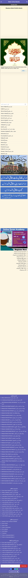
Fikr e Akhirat (5, 529)
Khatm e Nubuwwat (6, 527)
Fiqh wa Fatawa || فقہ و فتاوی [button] (6, 111)
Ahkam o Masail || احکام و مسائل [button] (7, 113)
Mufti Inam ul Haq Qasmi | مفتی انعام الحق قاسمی (11, 469)
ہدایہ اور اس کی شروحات (21, 256)
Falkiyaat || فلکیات (4, 138)
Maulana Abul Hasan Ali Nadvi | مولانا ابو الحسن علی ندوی (13, 410)
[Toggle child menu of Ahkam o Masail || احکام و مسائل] (26, 113)
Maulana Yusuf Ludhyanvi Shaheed (9, 521)
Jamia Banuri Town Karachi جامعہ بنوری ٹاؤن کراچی (12, 496)
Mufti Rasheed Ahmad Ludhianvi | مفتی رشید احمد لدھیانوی (13, 478)
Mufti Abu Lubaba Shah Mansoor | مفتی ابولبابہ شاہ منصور (13, 464)
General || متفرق (4, 140)
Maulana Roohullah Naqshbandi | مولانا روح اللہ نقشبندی (13, 447)
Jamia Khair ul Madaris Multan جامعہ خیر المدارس (12, 562)
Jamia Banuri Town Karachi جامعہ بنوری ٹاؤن (11, 548)
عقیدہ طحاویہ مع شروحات (21, 268)
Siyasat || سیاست (4, 144)
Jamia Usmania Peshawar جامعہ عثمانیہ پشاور (11, 512)
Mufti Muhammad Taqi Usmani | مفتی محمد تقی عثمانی (12, 474)
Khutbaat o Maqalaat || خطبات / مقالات (8, 131)
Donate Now (14, 4)
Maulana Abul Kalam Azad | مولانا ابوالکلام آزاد (11, 413)
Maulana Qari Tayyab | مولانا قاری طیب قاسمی (11, 442)
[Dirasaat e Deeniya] (14, 183)
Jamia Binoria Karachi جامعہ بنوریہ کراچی (10, 504)
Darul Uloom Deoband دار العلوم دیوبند (10, 490)
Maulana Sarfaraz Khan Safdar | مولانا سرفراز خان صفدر (13, 451)
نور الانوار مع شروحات (22, 265)
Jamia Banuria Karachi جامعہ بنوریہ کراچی (10, 558)
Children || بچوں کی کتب (5, 149)
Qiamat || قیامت (4, 153)
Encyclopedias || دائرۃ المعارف (7, 135)
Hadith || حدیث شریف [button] (5, 108)
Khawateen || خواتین (5, 146)
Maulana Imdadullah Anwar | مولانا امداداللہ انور (11, 429)
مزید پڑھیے (11, 576)
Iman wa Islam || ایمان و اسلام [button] (6, 115)
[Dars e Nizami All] (14, 164)
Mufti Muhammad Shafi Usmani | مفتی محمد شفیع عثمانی (13, 471)
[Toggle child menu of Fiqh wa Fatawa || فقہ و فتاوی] (26, 111)
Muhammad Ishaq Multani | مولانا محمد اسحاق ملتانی (12, 483)
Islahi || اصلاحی (4, 126)
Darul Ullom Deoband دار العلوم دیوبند (9, 542)
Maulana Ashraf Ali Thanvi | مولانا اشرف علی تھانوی (12, 417)
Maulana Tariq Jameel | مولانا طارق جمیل (10, 454)
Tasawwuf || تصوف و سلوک (6, 122)
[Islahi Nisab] (14, 196)
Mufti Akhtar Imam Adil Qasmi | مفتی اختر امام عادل (12, 467)
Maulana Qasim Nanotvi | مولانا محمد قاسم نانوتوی (11, 445)
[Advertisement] (14, 24)
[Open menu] (1, 2)
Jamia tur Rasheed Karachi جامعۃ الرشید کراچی (12, 552)
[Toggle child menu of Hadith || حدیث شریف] (26, 109)
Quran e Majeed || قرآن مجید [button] (6, 106)
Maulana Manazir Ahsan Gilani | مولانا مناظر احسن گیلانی (13, 433)
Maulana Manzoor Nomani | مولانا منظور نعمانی (11, 435)
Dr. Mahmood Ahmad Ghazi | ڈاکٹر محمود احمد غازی (12, 400)
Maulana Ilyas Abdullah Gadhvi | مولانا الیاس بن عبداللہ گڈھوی (14, 426)
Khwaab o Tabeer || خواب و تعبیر (7, 151)
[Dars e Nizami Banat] (14, 177)
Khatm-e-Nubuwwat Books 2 (8, 537)
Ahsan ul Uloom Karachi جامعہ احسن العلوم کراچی (12, 510)
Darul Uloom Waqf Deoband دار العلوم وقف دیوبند (12, 500)
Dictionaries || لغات (4, 133)
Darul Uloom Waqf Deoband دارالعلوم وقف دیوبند (12, 544)
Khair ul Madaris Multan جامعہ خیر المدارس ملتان (12, 508)
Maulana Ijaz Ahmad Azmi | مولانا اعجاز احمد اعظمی (12, 424)
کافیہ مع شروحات (23, 270)
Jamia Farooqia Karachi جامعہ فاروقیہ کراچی (11, 494)
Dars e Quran (5, 523)
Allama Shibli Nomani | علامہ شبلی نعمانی (10, 397)
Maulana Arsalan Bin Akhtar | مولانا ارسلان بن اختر (11, 415)
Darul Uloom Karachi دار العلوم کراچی (10, 498)
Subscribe (23, 566)
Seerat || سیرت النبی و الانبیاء (6, 118)
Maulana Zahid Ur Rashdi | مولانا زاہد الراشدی (11, 456)
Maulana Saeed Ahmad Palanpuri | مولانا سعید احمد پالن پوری (14, 449)
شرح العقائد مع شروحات (21, 259)
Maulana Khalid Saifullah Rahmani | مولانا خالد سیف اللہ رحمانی (14, 431)
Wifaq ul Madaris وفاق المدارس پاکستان (10, 492)
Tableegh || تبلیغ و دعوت (5, 124)
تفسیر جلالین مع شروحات (21, 258)
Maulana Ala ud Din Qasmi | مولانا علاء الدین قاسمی (12, 422)
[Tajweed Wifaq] (14, 190)
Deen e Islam (5, 525)
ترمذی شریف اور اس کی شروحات (20, 253)
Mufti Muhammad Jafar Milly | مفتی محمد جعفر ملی (12, 476)
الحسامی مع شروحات (22, 261)
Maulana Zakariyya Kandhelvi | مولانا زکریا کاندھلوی (12, 458)
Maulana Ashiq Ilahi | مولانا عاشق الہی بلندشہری (11, 419)
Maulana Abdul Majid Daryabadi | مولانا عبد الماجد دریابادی (13, 406)
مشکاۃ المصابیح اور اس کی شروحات (19, 254)
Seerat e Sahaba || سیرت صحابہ (7, 120)
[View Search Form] (26, 1)
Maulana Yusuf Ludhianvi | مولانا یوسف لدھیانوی (11, 438)
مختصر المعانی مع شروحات (21, 263)
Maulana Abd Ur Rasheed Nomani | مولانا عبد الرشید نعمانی (13, 408)
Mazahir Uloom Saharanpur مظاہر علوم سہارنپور (12, 514)
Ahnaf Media (4, 531)
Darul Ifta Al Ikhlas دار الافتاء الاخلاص (9, 556)
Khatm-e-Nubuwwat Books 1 (8, 535)
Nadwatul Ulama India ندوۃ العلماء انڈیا (10, 506)
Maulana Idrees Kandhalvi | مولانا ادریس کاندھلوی (11, 440)
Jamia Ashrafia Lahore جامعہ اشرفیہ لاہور (10, 502)
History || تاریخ (4, 142)
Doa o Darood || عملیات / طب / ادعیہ (8, 129)
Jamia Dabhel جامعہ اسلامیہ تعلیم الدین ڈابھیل (11, 515)
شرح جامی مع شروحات (22, 266)
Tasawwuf (4, 533)
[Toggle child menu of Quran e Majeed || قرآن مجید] (26, 107)
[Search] (25, 104)
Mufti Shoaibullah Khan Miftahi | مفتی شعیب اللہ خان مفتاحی (13, 480)
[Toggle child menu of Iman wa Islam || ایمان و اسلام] (26, 116)
